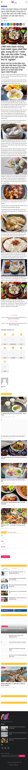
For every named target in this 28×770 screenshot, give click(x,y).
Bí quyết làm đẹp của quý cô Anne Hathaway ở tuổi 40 (16, 636)
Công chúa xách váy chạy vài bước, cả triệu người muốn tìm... (13, 684)
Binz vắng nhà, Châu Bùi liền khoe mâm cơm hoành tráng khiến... (13, 503)
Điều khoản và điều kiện (13, 764)
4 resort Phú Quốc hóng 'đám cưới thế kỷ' (17, 642)
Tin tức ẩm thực (4, 6)
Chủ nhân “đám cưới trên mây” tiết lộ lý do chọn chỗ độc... (18, 733)
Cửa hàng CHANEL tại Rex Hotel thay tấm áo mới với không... (17, 579)
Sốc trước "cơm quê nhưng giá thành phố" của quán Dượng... (18, 739)
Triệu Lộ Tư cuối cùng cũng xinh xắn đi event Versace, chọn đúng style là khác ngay (14, 324)
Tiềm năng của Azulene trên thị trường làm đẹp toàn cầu (18, 585)
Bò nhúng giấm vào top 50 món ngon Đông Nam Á (13, 436)
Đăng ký (22, 756)
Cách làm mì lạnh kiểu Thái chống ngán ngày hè (17, 649)
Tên (2, 535)
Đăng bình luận (5, 556)
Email (2, 541)
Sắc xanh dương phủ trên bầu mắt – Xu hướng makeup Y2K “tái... (17, 572)
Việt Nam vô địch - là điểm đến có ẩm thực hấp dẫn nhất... (13, 525)
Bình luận (4, 532)
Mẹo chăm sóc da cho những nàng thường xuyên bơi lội (18, 656)
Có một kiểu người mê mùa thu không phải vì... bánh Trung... (13, 414)
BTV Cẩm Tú (11, 574)
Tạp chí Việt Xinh (4, 631)
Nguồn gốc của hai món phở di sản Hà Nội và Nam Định (13, 480)
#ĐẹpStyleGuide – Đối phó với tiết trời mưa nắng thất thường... (18, 598)
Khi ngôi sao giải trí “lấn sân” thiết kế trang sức (18, 592)
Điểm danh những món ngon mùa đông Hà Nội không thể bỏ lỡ (13, 458)
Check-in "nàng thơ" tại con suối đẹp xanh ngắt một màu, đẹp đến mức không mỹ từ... (14, 318)
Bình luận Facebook (12, 532)
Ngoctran (5, 20)
